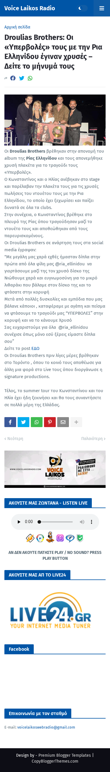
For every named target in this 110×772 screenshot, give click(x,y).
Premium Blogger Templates (64, 755)
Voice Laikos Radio (29, 8)
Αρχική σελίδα (17, 27)
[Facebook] (13, 78)
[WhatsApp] (30, 78)
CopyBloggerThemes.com (55, 761)
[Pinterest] (50, 422)
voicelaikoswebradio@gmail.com (46, 727)
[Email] (63, 422)
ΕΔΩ (35, 348)
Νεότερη (15, 438)
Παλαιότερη (92, 438)
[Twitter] (21, 78)
